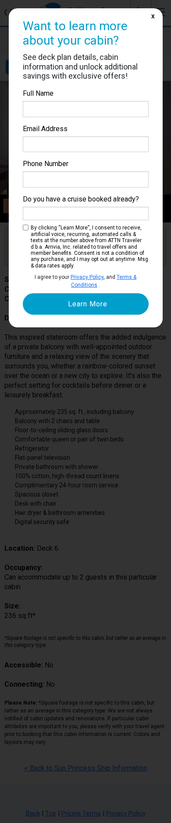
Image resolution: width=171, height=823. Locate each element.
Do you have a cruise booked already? (81, 199)
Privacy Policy (87, 277)
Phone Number (45, 164)
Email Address (45, 129)
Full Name (38, 93)
